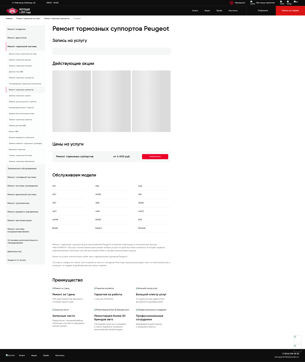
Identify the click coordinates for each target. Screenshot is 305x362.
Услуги (195, 11)
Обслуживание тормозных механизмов (25, 84)
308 (97, 203)
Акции (207, 11)
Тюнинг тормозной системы (20, 155)
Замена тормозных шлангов (20, 120)
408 (97, 211)
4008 (55, 220)
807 (140, 220)
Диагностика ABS (16, 72)
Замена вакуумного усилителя (21, 137)
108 (97, 186)
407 (54, 211)
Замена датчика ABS (17, 125)
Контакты (233, 11)
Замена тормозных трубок (20, 96)
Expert (98, 228)
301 (140, 194)
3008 (141, 203)
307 (54, 203)
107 (54, 186)
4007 (141, 211)
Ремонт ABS (13, 131)
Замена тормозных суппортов (21, 78)
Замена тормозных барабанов (21, 161)
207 (54, 194)
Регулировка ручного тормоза (21, 107)
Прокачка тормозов (17, 149)
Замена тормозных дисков (20, 60)
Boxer (55, 228)
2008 (98, 194)
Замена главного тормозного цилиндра (25, 143)
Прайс (219, 11)
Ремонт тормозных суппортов (21, 90)
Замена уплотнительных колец (21, 113)
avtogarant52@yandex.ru (286, 357)
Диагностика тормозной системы (23, 54)
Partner (142, 228)
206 (140, 186)
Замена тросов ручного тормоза (22, 102)
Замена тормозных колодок (20, 66)
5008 (98, 220)
